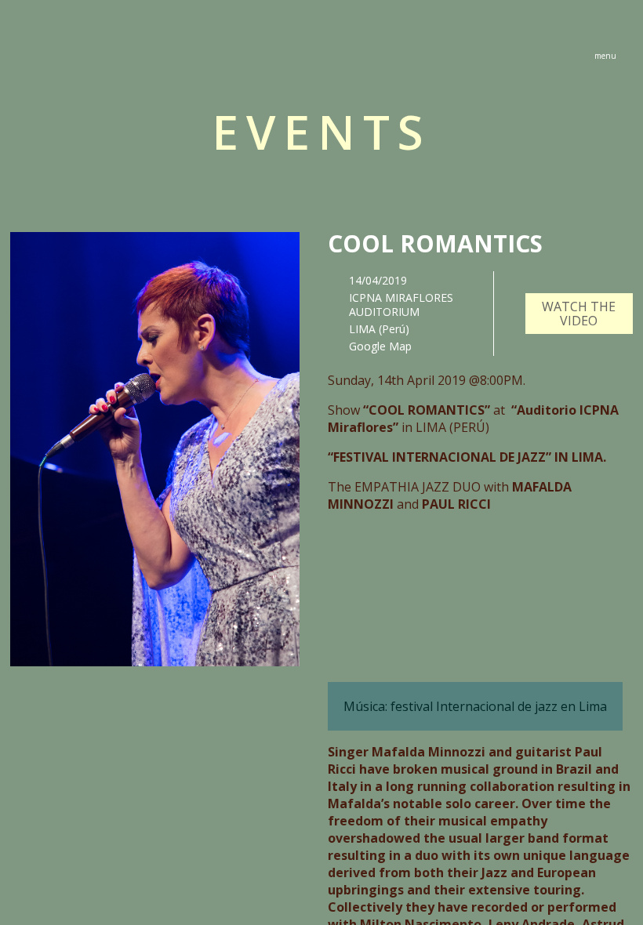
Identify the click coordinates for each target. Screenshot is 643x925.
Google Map (380, 346)
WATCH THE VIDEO (579, 313)
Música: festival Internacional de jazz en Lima (475, 706)
